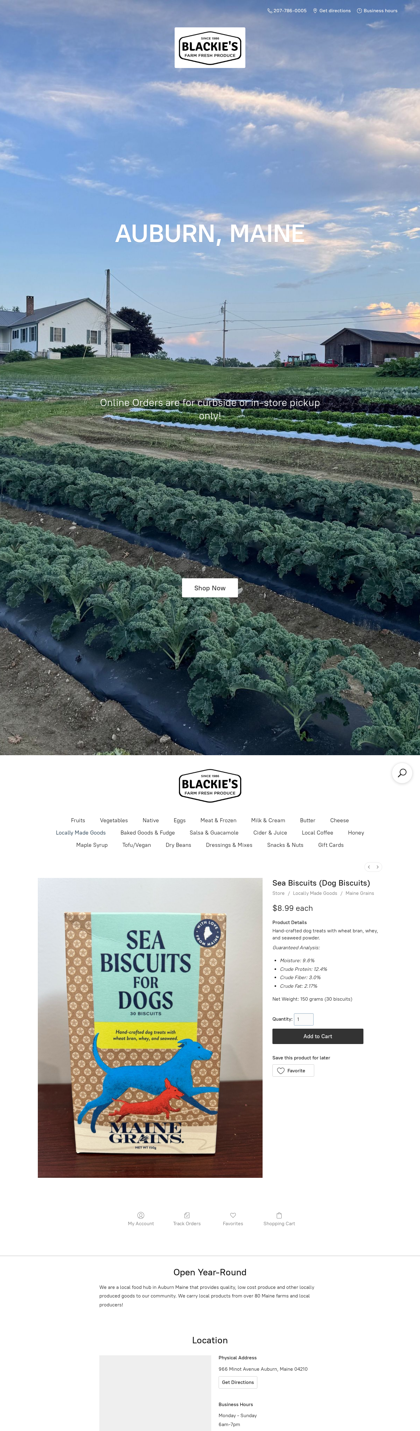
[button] (293, 1070)
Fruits (78, 820)
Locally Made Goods (81, 832)
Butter (307, 820)
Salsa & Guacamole (214, 832)
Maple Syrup (92, 845)
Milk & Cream (268, 820)
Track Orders (187, 1223)
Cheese (339, 820)
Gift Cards (331, 845)
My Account (141, 1223)
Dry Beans (178, 845)
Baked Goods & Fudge (148, 832)
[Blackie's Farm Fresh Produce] (210, 785)
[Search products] (402, 773)
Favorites (233, 1223)
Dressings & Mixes (229, 845)
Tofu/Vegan (136, 845)
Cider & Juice (270, 832)
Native (151, 820)
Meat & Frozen (218, 820)
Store (278, 893)
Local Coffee (317, 832)
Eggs (180, 820)
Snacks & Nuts (285, 845)
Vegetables (114, 820)
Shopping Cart (279, 1223)
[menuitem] (369, 867)
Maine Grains (360, 893)
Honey (356, 832)
